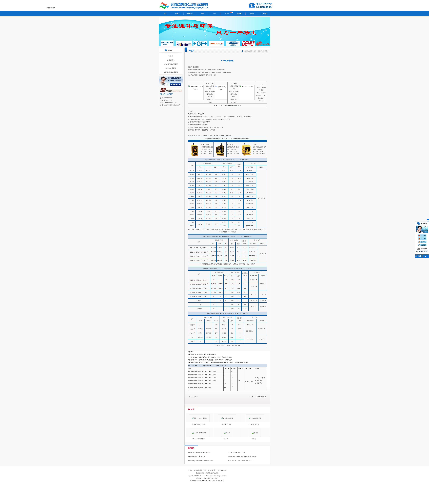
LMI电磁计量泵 (171, 68)
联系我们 (209, 473)
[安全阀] (228, 433)
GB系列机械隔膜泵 (260, 397)
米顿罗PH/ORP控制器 (198, 424)
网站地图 (215, 473)
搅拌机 (239, 14)
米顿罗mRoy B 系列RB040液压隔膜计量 (239, 456)
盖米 (197, 473)
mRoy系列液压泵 (226, 424)
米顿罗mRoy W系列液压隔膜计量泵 (198, 460)
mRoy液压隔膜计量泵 (171, 64)
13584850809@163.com (171, 103)
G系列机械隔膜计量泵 (171, 72)
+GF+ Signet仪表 (222, 470)
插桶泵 (251, 14)
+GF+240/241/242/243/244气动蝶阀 (238, 460)
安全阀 (226, 439)
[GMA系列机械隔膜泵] (200, 433)
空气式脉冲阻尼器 (253, 424)
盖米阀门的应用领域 (234, 452)
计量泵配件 (170, 60)
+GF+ (227, 14)
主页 (255, 51)
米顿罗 (177, 14)
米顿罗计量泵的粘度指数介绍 (196, 452)
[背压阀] (255, 433)
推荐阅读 (191, 448)
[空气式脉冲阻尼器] (256, 418)
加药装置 (212, 470)
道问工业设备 (184, 5)
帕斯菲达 (190, 14)
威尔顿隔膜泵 (198, 470)
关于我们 (264, 14)
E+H (214, 14)
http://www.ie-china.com (200, 480)
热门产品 (191, 409)
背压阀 (254, 439)
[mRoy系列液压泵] (228, 418)
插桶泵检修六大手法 (194, 456)
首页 (165, 14)
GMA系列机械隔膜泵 (198, 439)
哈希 (202, 14)
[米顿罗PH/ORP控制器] (200, 418)
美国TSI (202, 473)
